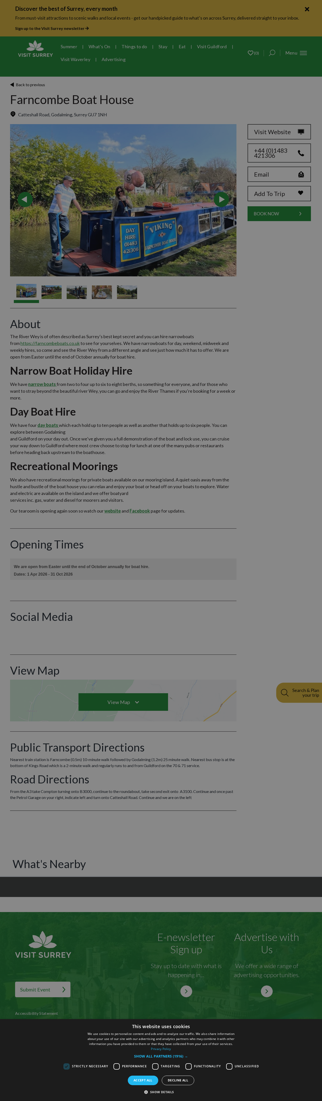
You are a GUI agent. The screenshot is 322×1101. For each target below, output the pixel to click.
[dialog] (161, 1060)
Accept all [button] (143, 1080)
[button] (161, 1056)
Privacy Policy (161, 1049)
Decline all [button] (178, 1080)
